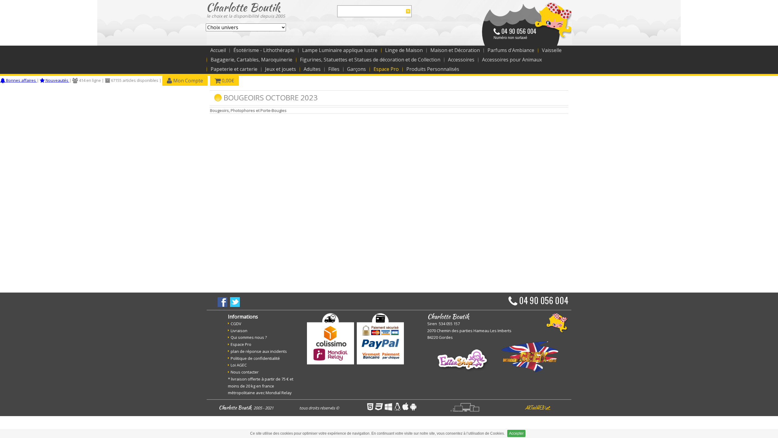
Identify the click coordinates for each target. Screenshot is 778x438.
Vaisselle (552, 50)
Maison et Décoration (455, 50)
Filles (333, 69)
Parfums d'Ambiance (510, 50)
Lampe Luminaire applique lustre (339, 50)
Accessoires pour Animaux (512, 59)
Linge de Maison (404, 50)
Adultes (312, 69)
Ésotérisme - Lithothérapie (263, 50)
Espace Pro (386, 69)
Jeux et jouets (280, 69)
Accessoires (461, 59)
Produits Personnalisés (432, 69)
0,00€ (227, 80)
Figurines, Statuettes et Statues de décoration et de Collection (370, 59)
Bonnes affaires (21, 80)
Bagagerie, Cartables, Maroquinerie (251, 59)
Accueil (218, 50)
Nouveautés (57, 80)
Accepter (516, 433)
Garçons (356, 69)
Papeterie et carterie (234, 69)
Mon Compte (187, 80)
